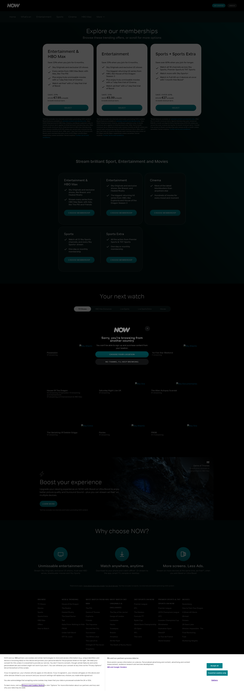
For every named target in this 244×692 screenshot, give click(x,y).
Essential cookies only (217, 673)
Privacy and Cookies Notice (33, 685)
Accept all (215, 666)
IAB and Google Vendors (117, 667)
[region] (122, 673)
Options (214, 680)
